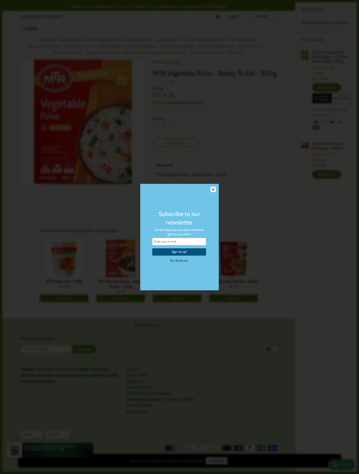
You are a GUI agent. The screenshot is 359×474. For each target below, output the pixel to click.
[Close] (213, 189)
